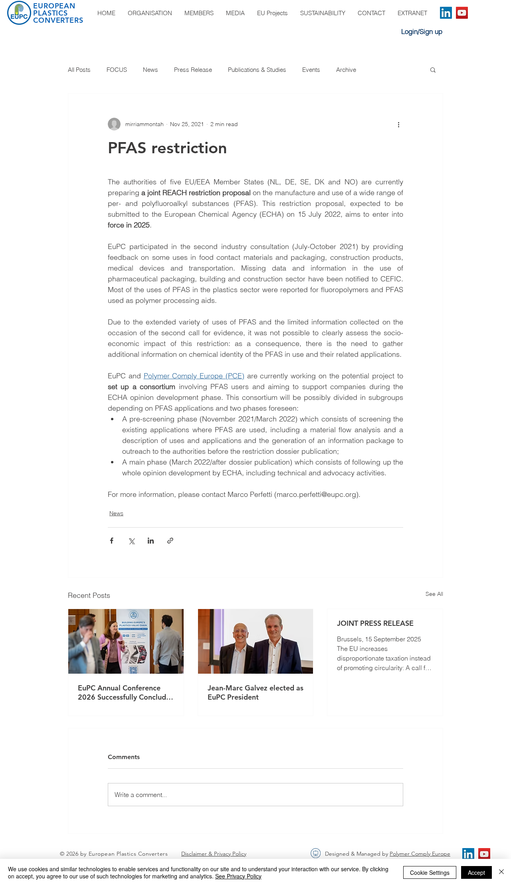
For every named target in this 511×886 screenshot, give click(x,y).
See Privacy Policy (238, 876)
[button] (433, 69)
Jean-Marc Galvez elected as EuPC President (255, 692)
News (150, 69)
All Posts (79, 69)
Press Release (193, 69)
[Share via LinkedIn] (150, 540)
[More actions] (398, 124)
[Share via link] (170, 540)
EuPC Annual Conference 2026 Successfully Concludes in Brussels (125, 692)
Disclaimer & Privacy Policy (213, 853)
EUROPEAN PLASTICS (54, 9)
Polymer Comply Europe (420, 853)
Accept (476, 872)
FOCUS (117, 69)
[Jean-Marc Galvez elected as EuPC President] (255, 641)
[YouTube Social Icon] (462, 13)
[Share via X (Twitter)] (131, 540)
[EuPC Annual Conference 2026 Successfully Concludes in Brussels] (126, 641)
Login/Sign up (421, 31)
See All (434, 593)
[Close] (501, 872)
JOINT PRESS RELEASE (375, 623)
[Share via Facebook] (111, 540)
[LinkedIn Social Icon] (446, 13)
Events (311, 69)
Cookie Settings (430, 872)
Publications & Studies (257, 69)
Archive (346, 69)
